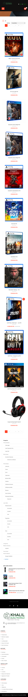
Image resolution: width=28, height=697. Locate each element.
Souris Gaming (8, 493)
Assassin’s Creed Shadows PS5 (14, 190)
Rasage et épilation (8, 556)
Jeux (8, 514)
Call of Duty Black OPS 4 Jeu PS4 (14, 388)
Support (14, 623)
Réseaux (6, 490)
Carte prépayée (6, 442)
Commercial (9, 623)
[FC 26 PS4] (5, 577)
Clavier (6, 469)
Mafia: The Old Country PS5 (14, 58)
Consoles (9, 536)
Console (8, 523)
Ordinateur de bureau (9, 484)
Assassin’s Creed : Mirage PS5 (14, 157)
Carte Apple (7, 445)
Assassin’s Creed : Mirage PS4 (14, 124)
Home (2, 12)
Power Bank (5, 551)
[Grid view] (3, 21)
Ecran (6, 472)
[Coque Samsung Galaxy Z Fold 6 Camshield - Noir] (5, 584)
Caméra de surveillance (11, 459)
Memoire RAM (7, 478)
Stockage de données (9, 496)
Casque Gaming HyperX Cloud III (14, 421)
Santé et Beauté (6, 553)
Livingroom (5, 543)
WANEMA (24, 695)
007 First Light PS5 (14, 91)
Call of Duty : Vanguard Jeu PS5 (14, 355)
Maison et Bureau (6, 545)
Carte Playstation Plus (9, 448)
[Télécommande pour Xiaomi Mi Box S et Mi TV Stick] (5, 569)
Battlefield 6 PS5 (14, 256)
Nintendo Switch (8, 505)
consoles (9, 511)
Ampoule (7, 548)
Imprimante (7, 475)
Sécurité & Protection (9, 457)
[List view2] (6, 21)
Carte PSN (7, 451)
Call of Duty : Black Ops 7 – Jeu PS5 (14, 322)
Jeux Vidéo (7, 12)
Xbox (6, 530)
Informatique (6, 463)
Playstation (7, 518)
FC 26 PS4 (11, 576)
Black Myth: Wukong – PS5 (14, 289)
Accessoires (9, 508)
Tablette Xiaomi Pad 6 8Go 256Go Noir (16, 590)
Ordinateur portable (8, 487)
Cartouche (7, 466)
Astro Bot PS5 (14, 223)
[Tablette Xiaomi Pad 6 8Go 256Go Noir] (5, 591)
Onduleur (7, 481)
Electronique (5, 454)
